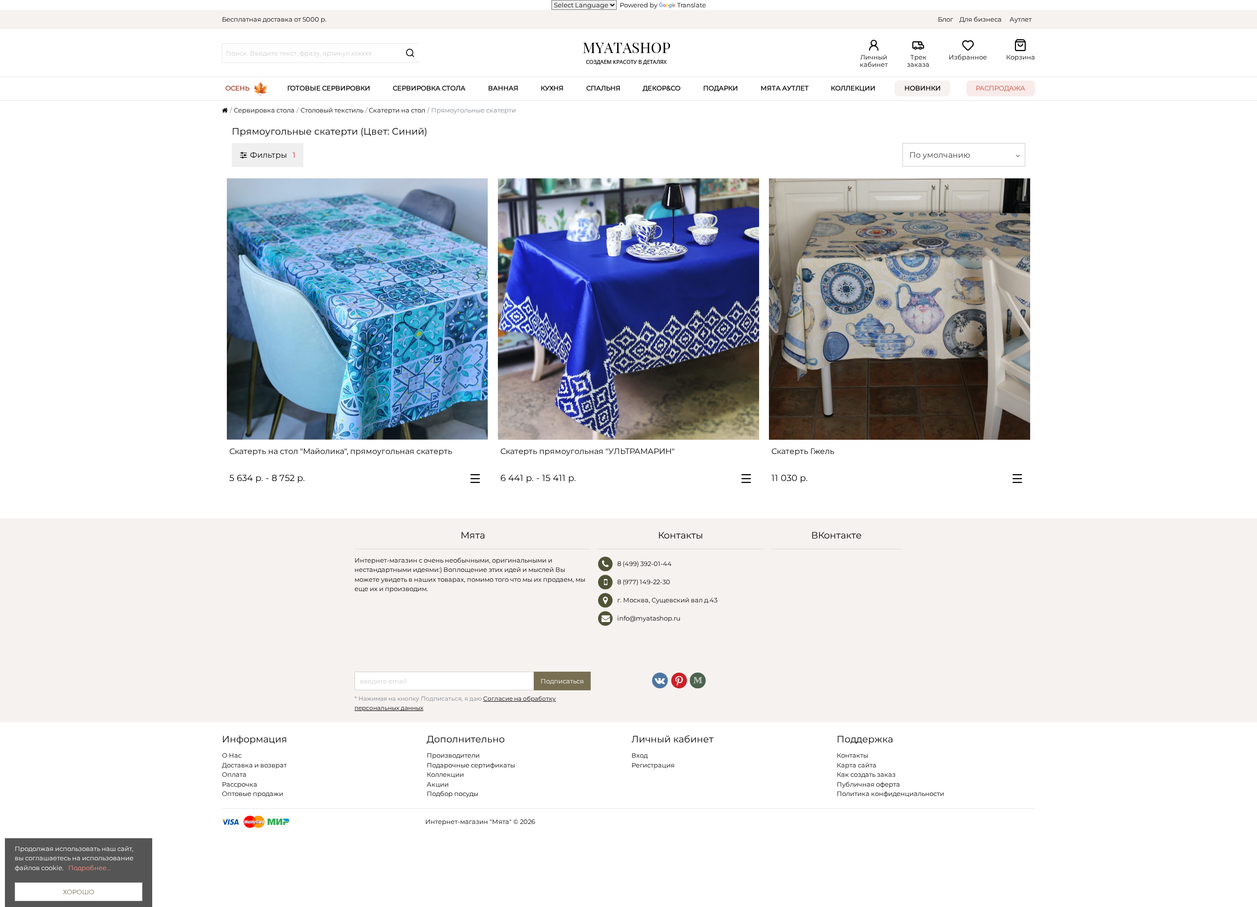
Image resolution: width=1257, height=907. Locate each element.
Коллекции (853, 88)
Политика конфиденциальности (890, 793)
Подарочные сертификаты (471, 765)
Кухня (552, 88)
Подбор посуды (452, 793)
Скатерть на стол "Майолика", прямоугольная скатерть (340, 451)
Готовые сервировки (328, 88)
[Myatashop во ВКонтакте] (660, 680)
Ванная (503, 88)
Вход (639, 755)
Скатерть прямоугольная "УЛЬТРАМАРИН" (587, 451)
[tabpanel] (357, 309)
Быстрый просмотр (362, 428)
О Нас (232, 755)
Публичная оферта (868, 784)
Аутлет (1021, 19)
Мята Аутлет (785, 88)
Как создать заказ (866, 774)
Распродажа (1000, 88)
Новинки (922, 88)
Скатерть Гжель (802, 451)
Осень (237, 88)
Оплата (234, 774)
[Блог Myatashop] (698, 680)
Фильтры (272, 155)
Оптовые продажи (252, 793)
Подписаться (562, 681)
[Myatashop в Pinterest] (679, 680)
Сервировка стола (429, 88)
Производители (453, 755)
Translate (691, 5)
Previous (239, 309)
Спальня (603, 88)
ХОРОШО (78, 892)
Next (476, 309)
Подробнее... (89, 868)
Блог (945, 19)
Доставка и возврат (254, 765)
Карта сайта (856, 765)
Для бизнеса (980, 19)
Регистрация (653, 765)
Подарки (720, 88)
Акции (438, 784)
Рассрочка (239, 784)
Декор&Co (662, 88)
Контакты (852, 755)
